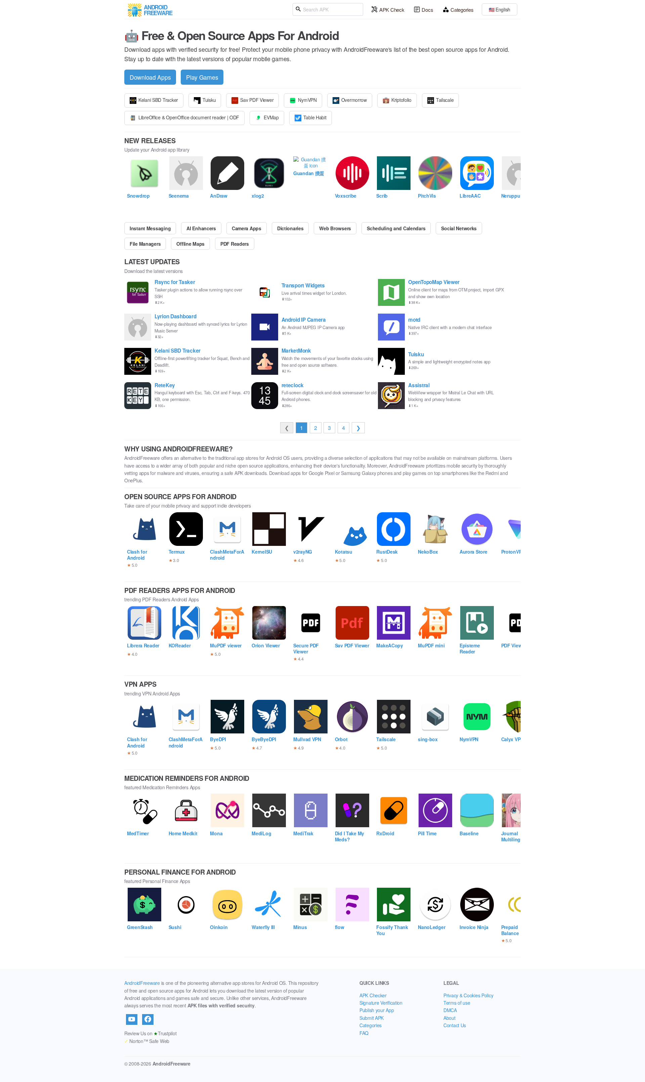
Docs (427, 9)
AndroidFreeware (142, 982)
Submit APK (371, 1017)
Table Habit (315, 117)
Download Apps (150, 77)
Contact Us (454, 1025)
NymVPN (307, 99)
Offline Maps (190, 243)
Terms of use (456, 1002)
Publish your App (376, 1010)
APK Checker (373, 995)
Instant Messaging (150, 228)
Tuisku (209, 99)
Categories (461, 9)
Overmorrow (354, 99)
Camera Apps (246, 228)
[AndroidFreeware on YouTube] (131, 1019)
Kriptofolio (401, 99)
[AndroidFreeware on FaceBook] (148, 1019)
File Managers (145, 243)
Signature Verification (380, 1002)
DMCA (450, 1010)
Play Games (202, 77)
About (449, 1017)
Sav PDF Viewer (256, 99)
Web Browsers (335, 228)
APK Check (391, 9)
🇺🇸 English (499, 9)
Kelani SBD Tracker (158, 99)
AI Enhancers (201, 228)
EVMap (271, 117)
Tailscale (445, 99)
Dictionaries (290, 228)
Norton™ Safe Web (146, 1041)
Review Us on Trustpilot (150, 1033)
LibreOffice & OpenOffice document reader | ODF (188, 117)
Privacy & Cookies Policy (468, 995)
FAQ (364, 1033)
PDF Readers (234, 243)
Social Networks (459, 228)
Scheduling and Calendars (396, 228)
